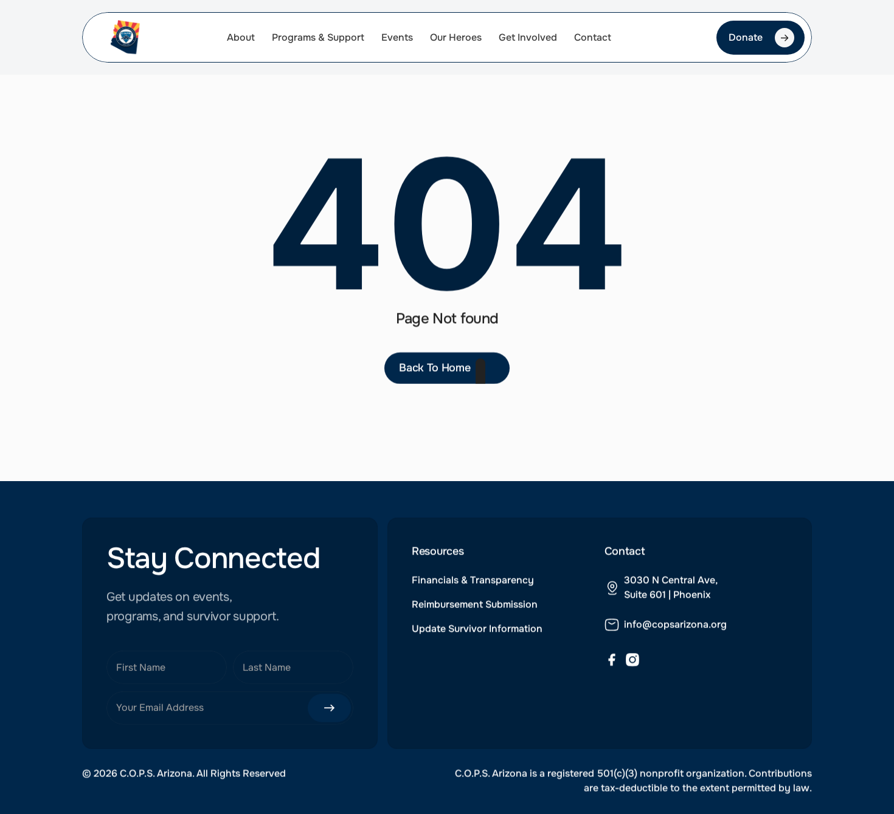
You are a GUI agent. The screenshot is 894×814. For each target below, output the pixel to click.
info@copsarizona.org (675, 623)
